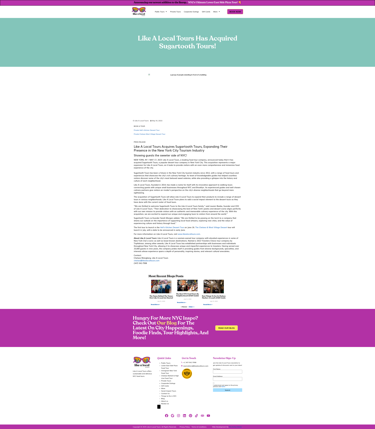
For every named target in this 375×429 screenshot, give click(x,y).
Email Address (218, 376)
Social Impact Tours (168, 391)
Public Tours (159, 11)
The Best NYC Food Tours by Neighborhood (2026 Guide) (187, 295)
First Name (216, 369)
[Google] (172, 416)
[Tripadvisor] (202, 416)
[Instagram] (179, 416)
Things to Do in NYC (168, 396)
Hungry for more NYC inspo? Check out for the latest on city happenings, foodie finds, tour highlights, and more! (170, 328)
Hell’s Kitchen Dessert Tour (172, 227)
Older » (191, 307)
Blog (163, 398)
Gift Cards (206, 11)
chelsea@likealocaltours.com (147, 260)
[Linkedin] (185, 416)
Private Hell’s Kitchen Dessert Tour (147, 130)
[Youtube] (208, 416)
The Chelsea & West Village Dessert (211, 227)
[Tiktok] (196, 416)
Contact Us (165, 393)
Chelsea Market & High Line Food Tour (170, 376)
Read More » (155, 304)
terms (223, 386)
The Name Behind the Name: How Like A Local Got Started (161, 297)
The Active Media (235, 427)
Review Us (165, 403)
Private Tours (175, 11)
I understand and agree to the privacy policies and (225, 385)
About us (164, 401)
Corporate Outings (191, 11)
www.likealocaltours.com (189, 234)
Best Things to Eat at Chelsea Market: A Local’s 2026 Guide (214, 297)
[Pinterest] (190, 416)
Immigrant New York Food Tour (169, 371)
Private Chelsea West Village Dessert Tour (149, 134)
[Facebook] (167, 416)
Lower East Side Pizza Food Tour (169, 366)
